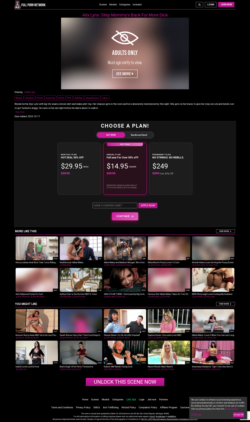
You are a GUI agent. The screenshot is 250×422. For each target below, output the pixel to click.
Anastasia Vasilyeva (202, 369)
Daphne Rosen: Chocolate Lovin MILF (165, 335)
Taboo (105, 98)
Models (113, 4)
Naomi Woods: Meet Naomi (160, 366)
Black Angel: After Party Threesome (76, 366)
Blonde (19, 98)
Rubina (119, 369)
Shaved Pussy (92, 98)
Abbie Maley (66, 265)
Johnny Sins (211, 338)
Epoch (152, 416)
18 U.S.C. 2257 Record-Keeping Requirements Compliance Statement (169, 419)
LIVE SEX (131, 399)
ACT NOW (111, 135)
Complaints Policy (148, 407)
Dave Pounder (80, 297)
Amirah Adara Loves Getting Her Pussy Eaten (213, 262)
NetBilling (172, 416)
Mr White (109, 369)
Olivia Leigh (210, 297)
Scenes (103, 4)
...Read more (19, 112)
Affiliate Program (168, 407)
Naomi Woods (168, 369)
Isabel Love (22, 369)
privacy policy (231, 409)
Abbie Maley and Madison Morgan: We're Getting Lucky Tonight (133, 262)
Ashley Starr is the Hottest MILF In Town (78, 294)
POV (69, 98)
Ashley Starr (67, 297)
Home (85, 399)
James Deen (155, 265)
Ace (151, 338)
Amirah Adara (199, 265)
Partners (163, 399)
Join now (151, 399)
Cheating (29, 98)
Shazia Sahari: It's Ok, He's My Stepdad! (122, 335)
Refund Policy (129, 407)
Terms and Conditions (62, 407)
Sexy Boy (217, 369)
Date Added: (20, 116)
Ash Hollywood (24, 297)
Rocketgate (160, 416)
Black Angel (66, 369)
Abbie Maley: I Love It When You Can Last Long (213, 335)
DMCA (96, 407)
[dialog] (218, 408)
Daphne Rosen (161, 338)
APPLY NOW (148, 205)
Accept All (238, 414)
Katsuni (21, 338)
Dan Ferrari (198, 297)
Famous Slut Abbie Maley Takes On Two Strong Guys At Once (176, 294)
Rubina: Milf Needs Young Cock (118, 366)
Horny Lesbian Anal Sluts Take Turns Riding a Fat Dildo (41, 262)
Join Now (226, 4)
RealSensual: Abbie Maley (71, 262)
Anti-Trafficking (111, 407)
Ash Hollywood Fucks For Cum (29, 294)
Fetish (40, 98)
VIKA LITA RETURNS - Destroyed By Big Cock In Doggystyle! (131, 294)
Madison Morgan (125, 265)
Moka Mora (167, 265)
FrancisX (77, 369)
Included (137, 4)
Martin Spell (110, 297)
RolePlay (78, 98)
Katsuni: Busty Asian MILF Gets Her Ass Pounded (38, 335)
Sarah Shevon (67, 338)
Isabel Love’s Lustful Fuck (27, 366)
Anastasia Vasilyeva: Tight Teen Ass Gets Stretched (216, 366)
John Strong (111, 338)
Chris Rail (166, 297)
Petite (61, 98)
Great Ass (50, 98)
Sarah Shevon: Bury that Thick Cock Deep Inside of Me (85, 335)
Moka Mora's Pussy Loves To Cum (163, 262)
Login (210, 4)
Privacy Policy (83, 407)
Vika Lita (121, 297)
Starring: (18, 92)
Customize (196, 414)
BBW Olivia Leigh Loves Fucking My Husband (212, 294)
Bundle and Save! (139, 135)
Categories (124, 4)
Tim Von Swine (82, 338)
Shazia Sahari (124, 338)
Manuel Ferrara (38, 297)
